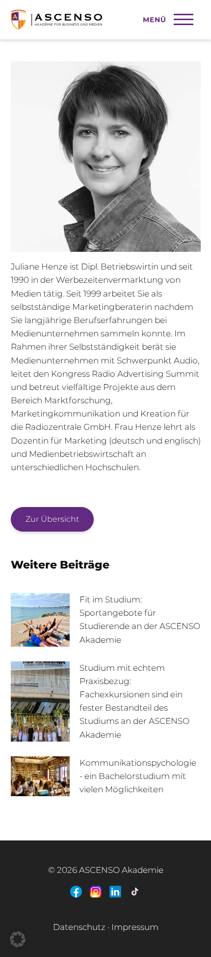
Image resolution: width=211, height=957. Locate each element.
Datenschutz (79, 927)
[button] (17, 939)
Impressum (134, 927)
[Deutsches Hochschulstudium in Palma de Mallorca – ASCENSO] (90, 15)
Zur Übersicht (52, 519)
